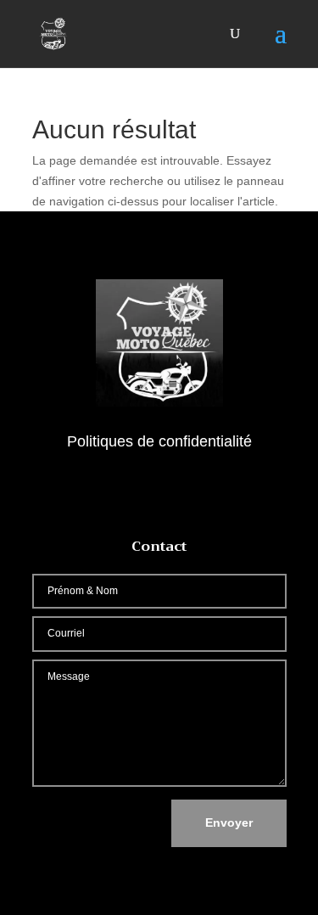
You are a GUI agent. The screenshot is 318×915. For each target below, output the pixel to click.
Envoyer (229, 822)
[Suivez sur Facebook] (159, 491)
